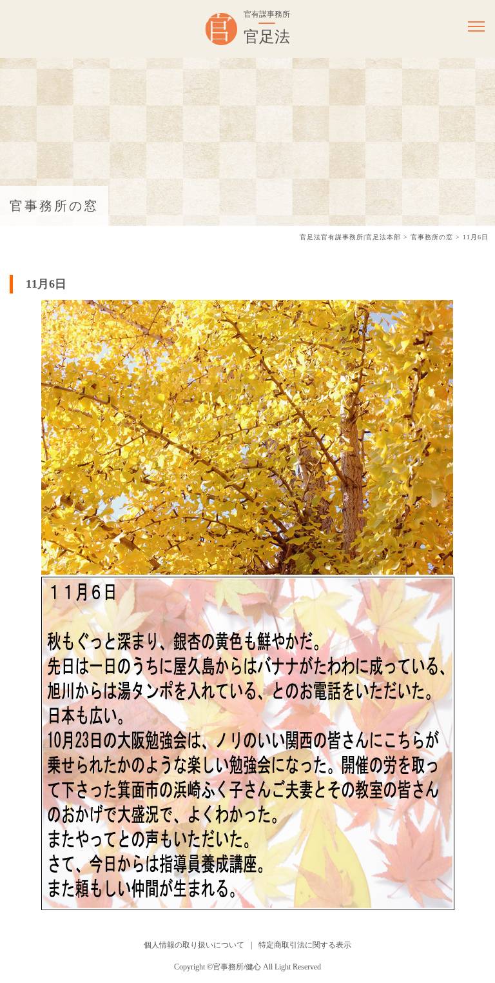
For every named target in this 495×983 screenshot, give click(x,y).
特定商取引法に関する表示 (304, 944)
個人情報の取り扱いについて (194, 944)
